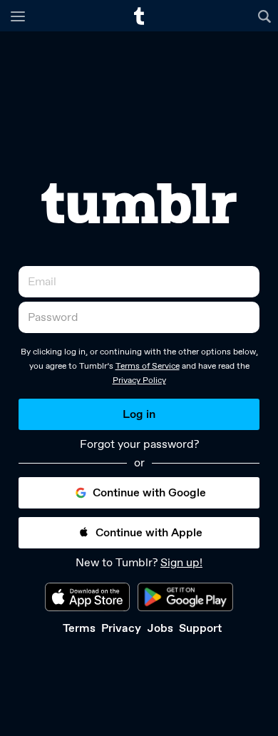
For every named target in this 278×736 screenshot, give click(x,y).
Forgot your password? (139, 444)
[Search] (266, 15)
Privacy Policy (139, 380)
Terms (79, 628)
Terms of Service (147, 366)
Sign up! (181, 562)
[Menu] (18, 15)
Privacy (121, 628)
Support (200, 628)
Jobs (160, 628)
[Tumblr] (139, 203)
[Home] (139, 16)
